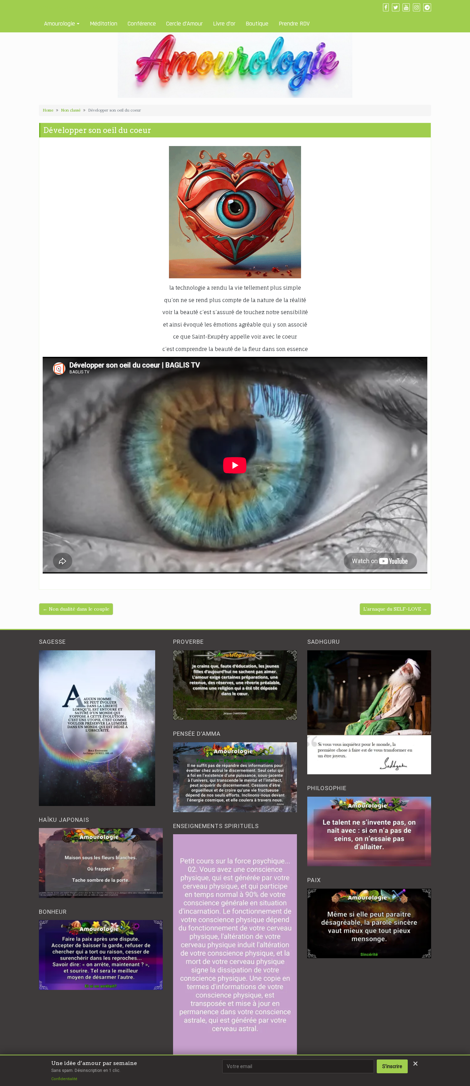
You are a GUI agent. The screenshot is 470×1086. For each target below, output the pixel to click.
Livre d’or (224, 24)
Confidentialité (64, 1079)
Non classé (71, 110)
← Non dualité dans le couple (76, 609)
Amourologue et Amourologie (73, 7)
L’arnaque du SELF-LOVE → (395, 609)
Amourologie (59, 24)
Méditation (103, 24)
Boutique (257, 24)
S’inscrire (392, 1066)
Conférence (142, 24)
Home (48, 110)
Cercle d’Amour (184, 24)
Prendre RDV (294, 24)
